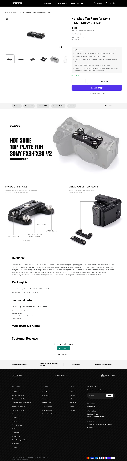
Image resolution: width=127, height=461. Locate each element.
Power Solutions (17, 425)
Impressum (73, 402)
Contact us (45, 395)
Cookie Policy (43, 457)
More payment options (97, 93)
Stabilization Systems (18, 406)
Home (6, 12)
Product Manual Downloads (50, 414)
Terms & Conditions (18, 457)
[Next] (64, 59)
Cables (14, 429)
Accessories (15, 443)
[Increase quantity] (83, 81)
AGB (71, 399)
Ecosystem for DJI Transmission (22, 402)
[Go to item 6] (66, 59)
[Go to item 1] (9, 59)
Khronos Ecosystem (18, 395)
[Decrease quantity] (74, 81)
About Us (72, 391)
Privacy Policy (32, 457)
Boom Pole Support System (20, 440)
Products (47, 3)
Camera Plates (16, 432)
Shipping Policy (47, 406)
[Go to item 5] (55, 59)
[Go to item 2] (21, 59)
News (73, 3)
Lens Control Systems (18, 410)
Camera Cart (15, 417)
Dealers (72, 406)
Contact (80, 3)
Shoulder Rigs (16, 436)
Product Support (47, 410)
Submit (110, 396)
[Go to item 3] (32, 59)
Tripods (14, 421)
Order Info (45, 391)
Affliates (72, 410)
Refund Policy (46, 402)
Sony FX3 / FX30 (16, 12)
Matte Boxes (15, 414)
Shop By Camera (60, 3)
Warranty (45, 399)
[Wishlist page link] (95, 3)
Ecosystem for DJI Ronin (19, 399)
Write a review (64, 348)
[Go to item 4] (43, 59)
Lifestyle (14, 447)
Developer (73, 395)
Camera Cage (16, 391)
